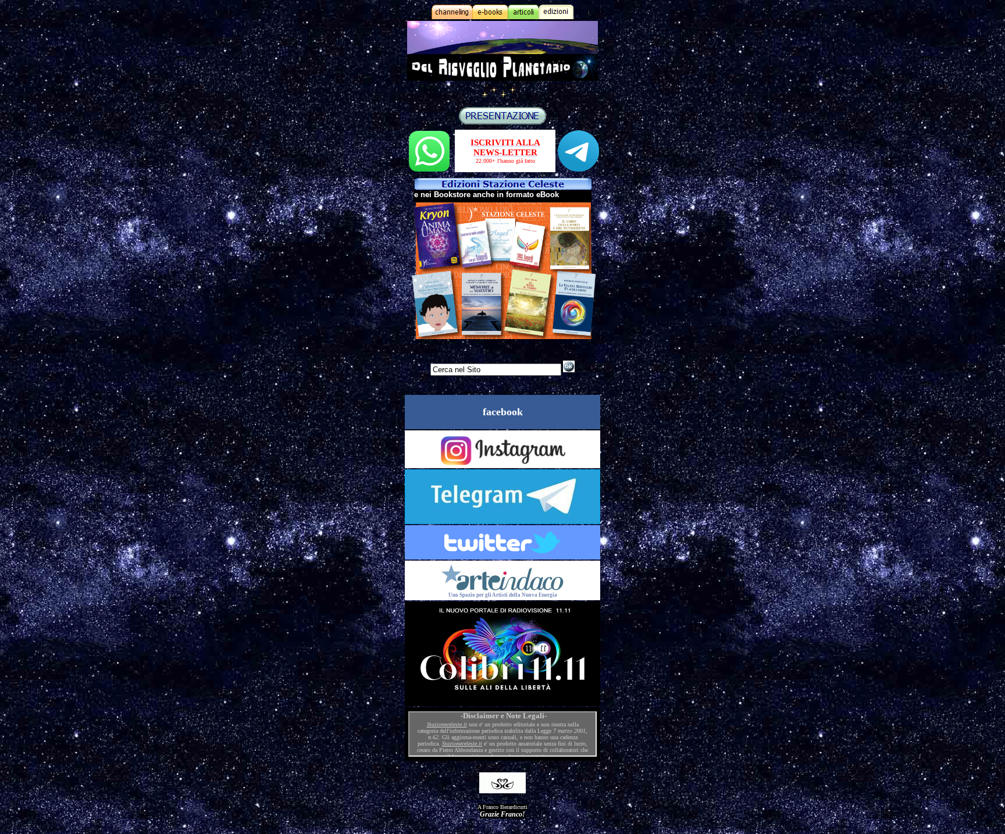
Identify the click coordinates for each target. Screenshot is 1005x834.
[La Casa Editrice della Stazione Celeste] (503, 186)
